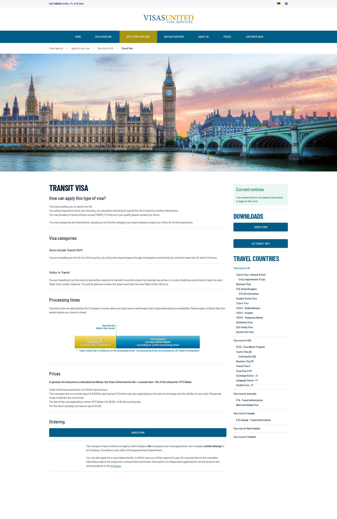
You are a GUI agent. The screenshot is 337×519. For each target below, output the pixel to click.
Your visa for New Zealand (246, 428)
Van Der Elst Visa (244, 331)
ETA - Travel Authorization (249, 400)
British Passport (174, 36)
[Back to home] (168, 19)
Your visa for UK (241, 268)
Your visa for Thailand (244, 436)
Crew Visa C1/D (244, 370)
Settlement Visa (244, 322)
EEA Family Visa (244, 327)
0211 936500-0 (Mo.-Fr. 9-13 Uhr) (66, 3)
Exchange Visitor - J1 (247, 375)
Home (78, 36)
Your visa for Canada (244, 413)
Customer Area (254, 36)
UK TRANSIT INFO (261, 243)
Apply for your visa (138, 36)
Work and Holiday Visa (247, 404)
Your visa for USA (242, 340)
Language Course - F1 (247, 380)
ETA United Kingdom (246, 289)
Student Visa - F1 (244, 385)
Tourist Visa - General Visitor (251, 274)
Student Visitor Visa (246, 298)
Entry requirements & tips (252, 279)
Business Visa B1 (244, 361)
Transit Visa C (243, 366)
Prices (227, 36)
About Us (203, 36)
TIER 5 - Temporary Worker (249, 317)
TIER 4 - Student (244, 312)
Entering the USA (247, 356)
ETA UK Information (249, 293)
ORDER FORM (137, 432)
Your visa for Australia (244, 393)
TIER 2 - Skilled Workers (248, 308)
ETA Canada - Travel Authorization (253, 420)
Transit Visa (242, 303)
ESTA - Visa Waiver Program (250, 346)
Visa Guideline (103, 36)
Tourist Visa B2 (244, 351)
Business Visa (243, 284)
